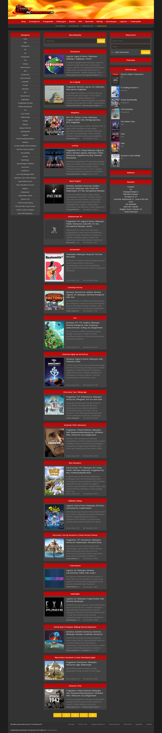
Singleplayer (25, 100)
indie (25, 39)
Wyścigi (100, 21)
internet (89, 59)
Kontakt (149, 724)
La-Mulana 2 (25, 171)
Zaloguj (145, 52)
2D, (93, 87)
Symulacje (25, 89)
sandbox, (96, 186)
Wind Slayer (25, 160)
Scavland (130, 187)
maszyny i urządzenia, (84, 634)
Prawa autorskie (114, 724)
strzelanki (25, 82)
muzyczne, (90, 254)
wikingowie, (81, 399)
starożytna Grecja (94, 542)
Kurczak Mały (25, 153)
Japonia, (74, 89)
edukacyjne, (92, 56)
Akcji (25, 43)
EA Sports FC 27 (131, 197)
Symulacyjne (111, 21)
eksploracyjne (86, 665)
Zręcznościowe (25, 78)
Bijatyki (72, 21)
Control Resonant (131, 212)
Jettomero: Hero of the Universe (25, 178)
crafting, (84, 328)
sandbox (25, 142)
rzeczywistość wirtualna (95, 191)
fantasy (25, 64)
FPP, (72, 117)
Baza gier (71, 724)
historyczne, (71, 155)
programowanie (85, 508)
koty (72, 297)
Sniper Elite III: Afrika (25, 196)
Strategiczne (34, 21)
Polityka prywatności (98, 724)
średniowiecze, (87, 397)
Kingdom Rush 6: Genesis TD (131, 209)
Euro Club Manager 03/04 (25, 174)
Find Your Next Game (94, 399)
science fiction (25, 67)
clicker (77, 361)
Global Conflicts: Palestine (25, 210)
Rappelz (25, 189)
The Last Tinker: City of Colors (25, 206)
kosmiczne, (71, 188)
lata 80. (89, 226)
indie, (68, 89)
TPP (25, 60)
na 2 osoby (25, 114)
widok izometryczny (25, 107)
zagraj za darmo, (81, 56)
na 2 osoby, (97, 468)
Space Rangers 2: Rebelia (25, 164)
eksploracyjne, (72, 191)
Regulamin (139, 724)
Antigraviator (25, 192)
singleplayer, (81, 59)
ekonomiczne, (80, 292)
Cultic (123, 134)
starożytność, (86, 540)
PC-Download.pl (51, 730)
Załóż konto (128, 724)
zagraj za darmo (25, 128)
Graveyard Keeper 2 (130, 192)
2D (25, 53)
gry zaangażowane (95, 328)
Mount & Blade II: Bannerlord (132, 74)
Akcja (23, 21)
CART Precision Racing (25, 203)
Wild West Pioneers (130, 194)
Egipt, (78, 665)
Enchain (25, 156)
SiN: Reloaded (130, 204)
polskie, (101, 153)
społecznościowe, (73, 328)
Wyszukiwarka (74, 26)
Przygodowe (48, 21)
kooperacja (25, 75)
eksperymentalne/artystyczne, (82, 432)
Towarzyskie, (71, 254)
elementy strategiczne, (95, 295)
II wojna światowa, (88, 150)
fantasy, (77, 117)
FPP (25, 50)
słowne (92, 573)
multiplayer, (71, 59)
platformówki (25, 117)
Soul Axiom (25, 167)
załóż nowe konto (122, 52)
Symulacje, (70, 186)
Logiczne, (70, 56)
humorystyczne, (72, 508)
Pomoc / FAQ (83, 724)
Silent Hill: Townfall (131, 207)
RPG (80, 21)
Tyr (131, 189)
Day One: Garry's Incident (25, 149)
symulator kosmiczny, (84, 186)
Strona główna (61, 26)
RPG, (68, 117)
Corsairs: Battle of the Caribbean (25, 146)
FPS (25, 110)
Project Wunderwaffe (129, 100)
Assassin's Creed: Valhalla (130, 155)
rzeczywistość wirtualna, (76, 226)
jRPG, (68, 122)
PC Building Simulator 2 (130, 87)
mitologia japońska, (93, 120)
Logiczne (123, 21)
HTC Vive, (82, 191)
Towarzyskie (135, 21)
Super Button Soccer (25, 181)
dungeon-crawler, (73, 120)
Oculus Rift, (94, 188)
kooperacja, (93, 325)
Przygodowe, (71, 87)
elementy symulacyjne (74, 601)
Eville (123, 143)
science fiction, (80, 505)
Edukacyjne (61, 21)
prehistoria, (70, 361)
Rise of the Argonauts (25, 213)
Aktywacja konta (87, 26)
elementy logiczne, (84, 87)
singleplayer (82, 89)
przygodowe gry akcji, (85, 155)
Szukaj (101, 41)
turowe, (84, 117)
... (84, 715)
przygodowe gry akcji (25, 103)
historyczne (97, 634)
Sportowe (89, 21)
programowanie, (93, 599)
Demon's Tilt (25, 199)
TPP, (81, 323)
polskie (25, 121)
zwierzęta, (77, 470)
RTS (25, 92)
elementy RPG (25, 132)
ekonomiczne (25, 96)
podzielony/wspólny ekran (25, 139)
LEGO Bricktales (127, 109)
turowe (25, 85)
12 (93, 715)
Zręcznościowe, (72, 468)
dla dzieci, (100, 505)
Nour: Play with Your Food (25, 185)
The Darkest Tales (128, 121)
